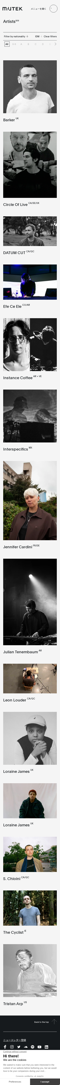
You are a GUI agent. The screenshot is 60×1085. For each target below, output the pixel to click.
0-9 (14, 44)
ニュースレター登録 (14, 1040)
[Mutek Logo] (13, 9)
